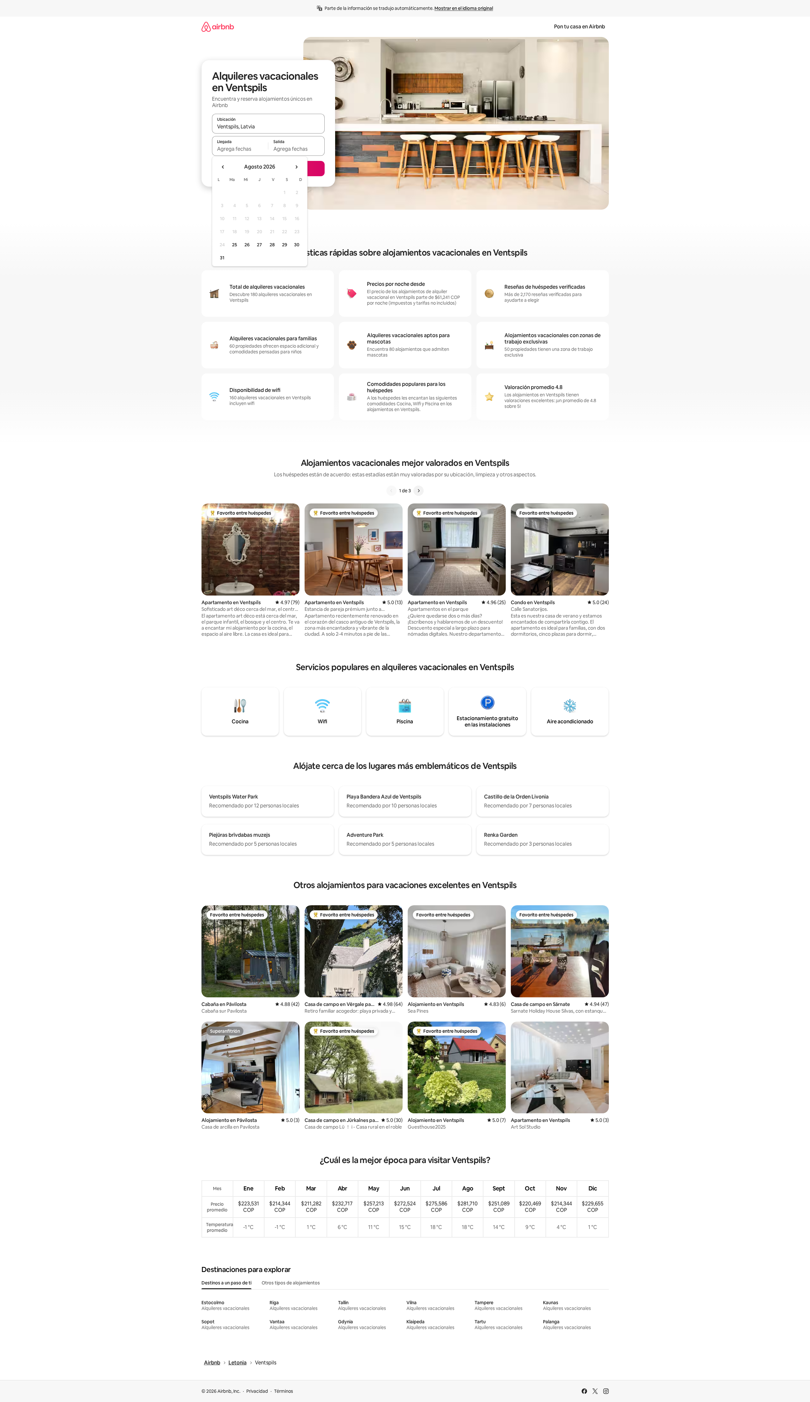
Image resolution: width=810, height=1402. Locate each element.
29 (284, 245)
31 (222, 258)
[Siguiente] (418, 491)
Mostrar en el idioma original (463, 8)
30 (296, 245)
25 (234, 245)
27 (259, 245)
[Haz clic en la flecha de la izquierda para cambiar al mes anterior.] (223, 167)
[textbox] (240, 149)
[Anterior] (391, 491)
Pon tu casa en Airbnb (579, 26)
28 (272, 245)
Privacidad (257, 1391)
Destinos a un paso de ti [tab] (226, 1283)
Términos (283, 1391)
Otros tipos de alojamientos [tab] (291, 1283)
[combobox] (268, 126)
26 (247, 245)
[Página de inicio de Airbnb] (217, 27)
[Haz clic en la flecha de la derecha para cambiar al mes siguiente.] (296, 167)
